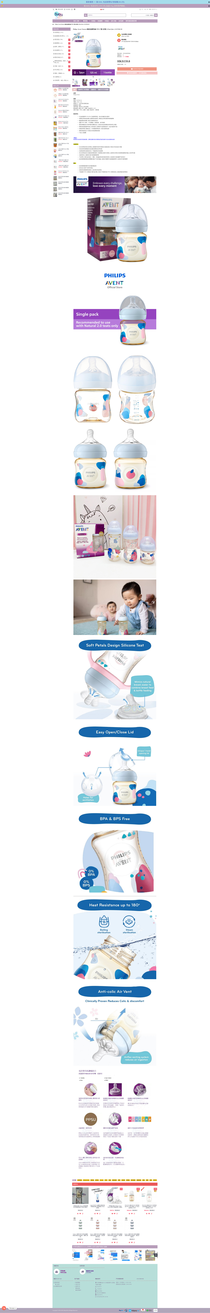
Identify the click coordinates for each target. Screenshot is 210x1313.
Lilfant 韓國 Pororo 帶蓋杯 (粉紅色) (64, 149)
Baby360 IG (100, 1294)
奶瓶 (143, 1180)
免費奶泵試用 (58, 1286)
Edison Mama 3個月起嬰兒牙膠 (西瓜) (64, 127)
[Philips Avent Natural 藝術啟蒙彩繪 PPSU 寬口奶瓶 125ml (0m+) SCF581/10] (93, 54)
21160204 (99, 1289)
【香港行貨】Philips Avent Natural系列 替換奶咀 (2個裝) (115, 1206)
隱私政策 (77, 1288)
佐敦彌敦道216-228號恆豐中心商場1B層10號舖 (105, 1283)
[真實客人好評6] (139, 1255)
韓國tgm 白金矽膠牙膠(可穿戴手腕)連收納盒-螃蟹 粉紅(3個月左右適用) (64, 94)
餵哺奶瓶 (139, 1180)
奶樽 (147, 1180)
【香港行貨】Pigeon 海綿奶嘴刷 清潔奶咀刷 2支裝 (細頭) (80, 1206)
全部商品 (80, 1180)
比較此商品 (144, 73)
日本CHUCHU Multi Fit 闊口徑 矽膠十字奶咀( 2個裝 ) (64, 99)
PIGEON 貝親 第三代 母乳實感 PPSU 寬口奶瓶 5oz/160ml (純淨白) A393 (132, 1206)
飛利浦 (92, 1180)
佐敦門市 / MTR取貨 (83, 89)
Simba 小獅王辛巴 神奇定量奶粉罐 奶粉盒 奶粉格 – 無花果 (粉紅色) (97, 1235)
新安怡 (97, 1180)
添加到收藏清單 (133, 73)
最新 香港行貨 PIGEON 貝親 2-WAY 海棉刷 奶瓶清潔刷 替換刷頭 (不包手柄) (64, 105)
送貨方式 (93, 89)
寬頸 (151, 1180)
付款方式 (77, 1284)
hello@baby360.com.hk (102, 1296)
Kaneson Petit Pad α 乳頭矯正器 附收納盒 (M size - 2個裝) (64, 171)
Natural (101, 1180)
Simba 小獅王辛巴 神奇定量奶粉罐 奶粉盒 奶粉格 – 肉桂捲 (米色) (114, 1235)
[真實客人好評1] (77, 1255)
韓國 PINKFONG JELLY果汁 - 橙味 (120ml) (64, 132)
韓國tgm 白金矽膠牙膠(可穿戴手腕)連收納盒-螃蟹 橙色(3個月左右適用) (64, 88)
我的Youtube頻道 (103, 89)
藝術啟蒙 (114, 1180)
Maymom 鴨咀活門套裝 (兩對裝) (64, 110)
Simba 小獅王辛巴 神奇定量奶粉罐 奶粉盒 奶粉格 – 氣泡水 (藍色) (132, 1235)
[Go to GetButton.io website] (4, 1311)
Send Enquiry (138, 69)
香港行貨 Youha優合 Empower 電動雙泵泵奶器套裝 (64, 116)
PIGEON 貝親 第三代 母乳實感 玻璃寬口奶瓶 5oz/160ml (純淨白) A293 (149, 1206)
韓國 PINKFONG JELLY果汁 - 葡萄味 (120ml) (64, 138)
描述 (74, 89)
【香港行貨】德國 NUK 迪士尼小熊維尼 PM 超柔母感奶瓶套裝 (64, 165)
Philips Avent (86, 1180)
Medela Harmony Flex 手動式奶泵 (64, 121)
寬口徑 (155, 1180)
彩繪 (110, 1180)
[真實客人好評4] (114, 1255)
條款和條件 (78, 1290)
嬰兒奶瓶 (133, 1180)
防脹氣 (128, 1180)
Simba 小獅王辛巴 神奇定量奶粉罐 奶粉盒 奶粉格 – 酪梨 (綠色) (80, 1235)
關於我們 (57, 1282)
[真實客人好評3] (102, 1255)
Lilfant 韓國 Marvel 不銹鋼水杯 (64, 143)
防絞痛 (123, 1180)
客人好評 (57, 1284)
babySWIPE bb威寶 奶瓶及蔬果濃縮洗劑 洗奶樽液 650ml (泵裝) (97, 1206)
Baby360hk (99, 1291)
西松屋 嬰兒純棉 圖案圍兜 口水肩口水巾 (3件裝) (64, 176)
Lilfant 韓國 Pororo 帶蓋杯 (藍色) (64, 154)
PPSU (106, 1180)
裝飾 (119, 1180)
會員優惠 (77, 1282)
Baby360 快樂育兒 (101, 1293)
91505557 (99, 1286)
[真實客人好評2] (90, 1255)
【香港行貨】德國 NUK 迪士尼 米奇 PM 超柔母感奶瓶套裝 (64, 160)
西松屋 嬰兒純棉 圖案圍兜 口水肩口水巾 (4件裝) (64, 182)
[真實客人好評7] (152, 1255)
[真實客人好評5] (127, 1255)
